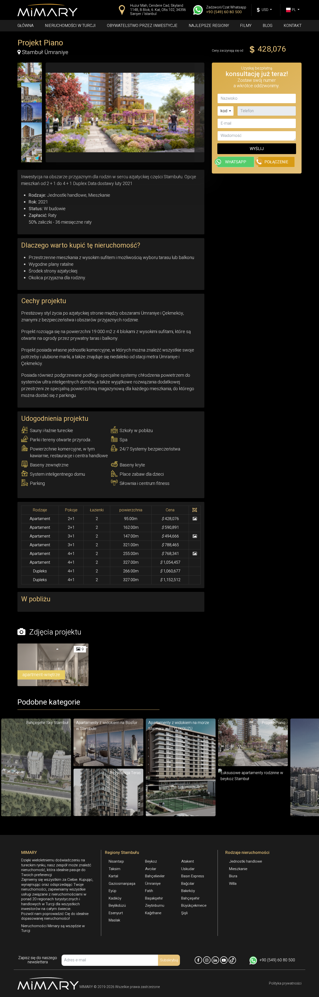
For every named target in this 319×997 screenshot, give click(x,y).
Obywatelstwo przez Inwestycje (142, 26)
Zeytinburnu (154, 905)
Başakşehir (154, 898)
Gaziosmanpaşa (122, 883)
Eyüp (112, 891)
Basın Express (192, 876)
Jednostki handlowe (245, 861)
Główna (25, 26)
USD (265, 9)
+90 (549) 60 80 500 (277, 960)
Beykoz (151, 861)
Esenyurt (116, 913)
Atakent (187, 861)
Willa (233, 883)
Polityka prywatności (285, 983)
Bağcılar (187, 883)
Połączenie (276, 162)
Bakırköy (188, 891)
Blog (267, 26)
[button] (199, 112)
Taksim (114, 869)
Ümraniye (152, 883)
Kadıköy (115, 898)
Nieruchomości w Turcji (70, 26)
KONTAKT (293, 26)
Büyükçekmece (193, 905)
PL (294, 9)
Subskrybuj (169, 960)
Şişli (184, 913)
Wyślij (257, 149)
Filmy (245, 26)
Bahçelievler (155, 876)
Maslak (114, 920)
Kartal (113, 876)
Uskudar (188, 869)
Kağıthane (153, 913)
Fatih (149, 891)
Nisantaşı (116, 861)
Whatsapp (235, 162)
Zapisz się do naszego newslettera (37, 960)
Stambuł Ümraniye (44, 51)
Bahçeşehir (190, 898)
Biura (233, 876)
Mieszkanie (238, 869)
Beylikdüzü (117, 905)
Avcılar (150, 869)
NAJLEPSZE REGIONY (209, 26)
